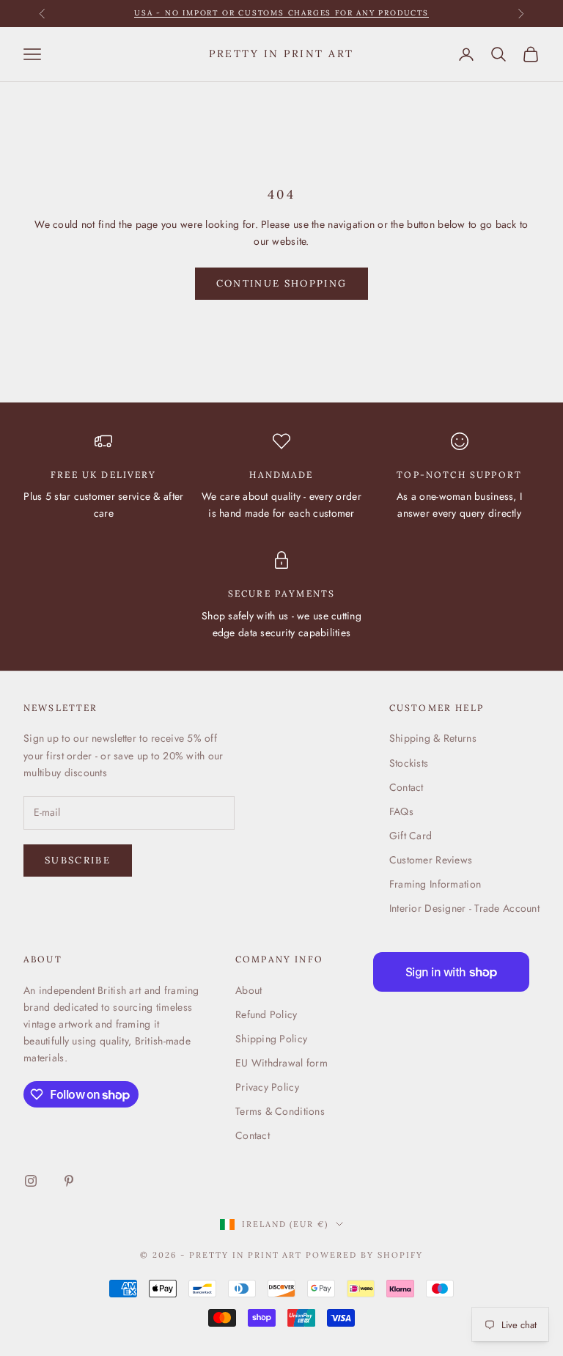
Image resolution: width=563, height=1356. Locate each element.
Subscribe (78, 860)
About (248, 990)
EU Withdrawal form (281, 1062)
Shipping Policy (271, 1038)
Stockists (409, 763)
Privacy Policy (267, 1087)
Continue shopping (281, 283)
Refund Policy (266, 1014)
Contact (406, 787)
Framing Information (435, 884)
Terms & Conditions (280, 1111)
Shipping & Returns (432, 738)
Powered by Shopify (364, 1255)
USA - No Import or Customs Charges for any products (281, 13)
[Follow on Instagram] (30, 1180)
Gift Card (411, 835)
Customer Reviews (430, 859)
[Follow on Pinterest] (69, 1180)
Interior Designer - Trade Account (464, 908)
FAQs (401, 811)
